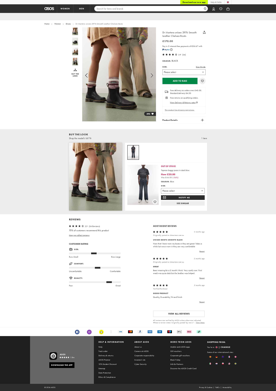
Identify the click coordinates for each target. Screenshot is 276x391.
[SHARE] (204, 32)
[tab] (133, 152)
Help (100, 347)
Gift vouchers (175, 351)
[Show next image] (148, 75)
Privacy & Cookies (205, 387)
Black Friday (175, 360)
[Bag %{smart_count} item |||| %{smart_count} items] (228, 8)
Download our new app (194, 2)
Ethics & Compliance (107, 377)
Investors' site (139, 360)
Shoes (68, 23)
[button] (75, 73)
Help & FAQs (216, 2)
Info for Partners (176, 364)
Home (46, 23)
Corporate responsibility (144, 355)
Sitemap (101, 368)
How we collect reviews (79, 235)
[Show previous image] (89, 75)
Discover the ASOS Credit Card (183, 368)
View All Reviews (179, 313)
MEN (81, 8)
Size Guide (201, 67)
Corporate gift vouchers (180, 355)
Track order (103, 351)
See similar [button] (183, 203)
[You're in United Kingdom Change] (227, 2)
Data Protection (104, 372)
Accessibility (227, 387)
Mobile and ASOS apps (180, 347)
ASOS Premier (104, 360)
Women (57, 23)
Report (202, 251)
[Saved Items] (220, 8)
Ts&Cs (217, 387)
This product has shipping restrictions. (179, 110)
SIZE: (164, 67)
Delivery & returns (105, 355)
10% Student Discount (107, 364)
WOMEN (65, 8)
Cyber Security (140, 364)
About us (138, 347)
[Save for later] (202, 81)
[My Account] (213, 8)
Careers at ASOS (141, 351)
